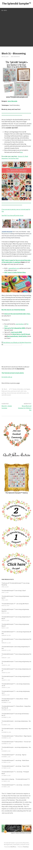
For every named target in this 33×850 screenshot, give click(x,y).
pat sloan (7, 391)
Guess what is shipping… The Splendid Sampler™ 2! (16, 779)
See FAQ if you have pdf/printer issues (12, 215)
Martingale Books (12, 336)
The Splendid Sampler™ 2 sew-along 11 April (14, 590)
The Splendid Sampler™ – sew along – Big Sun (14, 754)
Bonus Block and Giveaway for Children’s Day (24, 408)
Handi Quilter (23, 336)
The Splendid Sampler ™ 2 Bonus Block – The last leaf (16, 741)
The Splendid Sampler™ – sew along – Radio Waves (15, 760)
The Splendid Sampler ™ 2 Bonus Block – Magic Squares (16, 736)
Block (5, 389)
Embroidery (20, 389)
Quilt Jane (23, 391)
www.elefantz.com (13, 268)
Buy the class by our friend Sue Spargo (13, 310)
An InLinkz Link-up (7, 377)
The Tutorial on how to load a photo (13, 373)
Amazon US (21, 156)
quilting (4, 393)
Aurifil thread (25, 334)
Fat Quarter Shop (14, 158)
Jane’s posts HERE (16, 332)
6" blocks (13, 389)
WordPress (13, 847)
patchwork (14, 391)
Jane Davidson (15, 56)
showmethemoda (11, 393)
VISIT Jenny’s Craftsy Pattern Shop (15, 272)
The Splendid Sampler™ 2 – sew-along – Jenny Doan (16, 785)
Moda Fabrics (17, 334)
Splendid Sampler (21, 393)
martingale (27, 389)
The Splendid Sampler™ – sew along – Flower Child (15, 766)
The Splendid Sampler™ (16, 3)
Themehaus (26, 847)
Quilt (18, 391)
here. (21, 152)
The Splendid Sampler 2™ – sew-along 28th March (15, 603)
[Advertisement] (16, 30)
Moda (3, 391)
